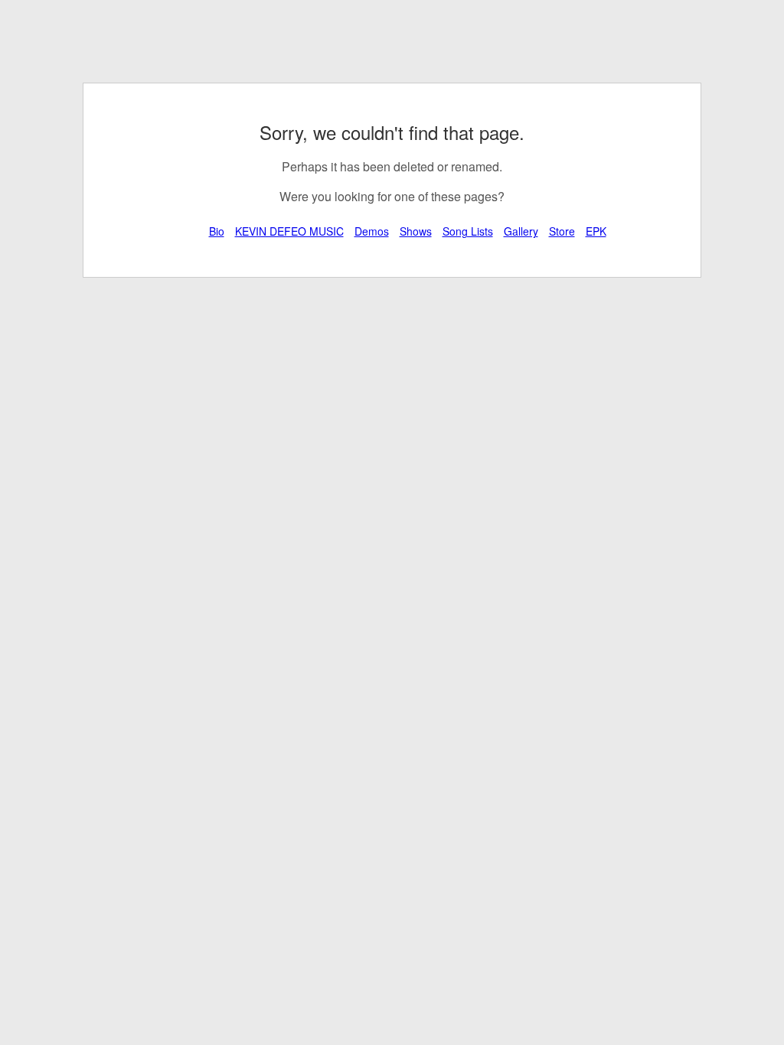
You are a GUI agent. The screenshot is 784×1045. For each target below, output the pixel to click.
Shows (416, 231)
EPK (596, 231)
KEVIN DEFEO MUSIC (289, 231)
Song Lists (468, 231)
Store (562, 231)
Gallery (521, 231)
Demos (371, 231)
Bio (216, 231)
